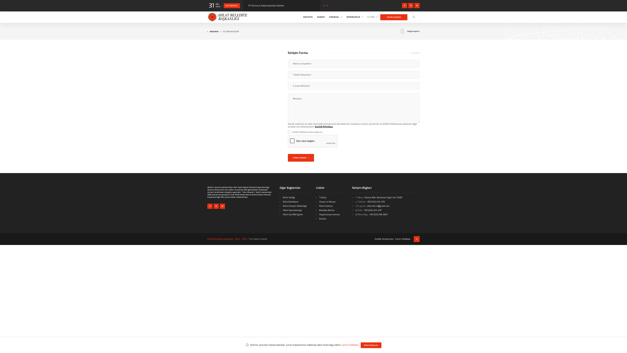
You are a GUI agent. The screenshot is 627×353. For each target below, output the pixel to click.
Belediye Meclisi (326, 210)
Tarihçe (322, 197)
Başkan (321, 17)
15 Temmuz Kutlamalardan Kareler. (266, 5)
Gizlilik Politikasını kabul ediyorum (307, 132)
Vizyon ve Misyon (327, 202)
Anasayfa (308, 17)
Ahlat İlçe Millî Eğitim (293, 214)
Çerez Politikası (402, 239)
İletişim (371, 17)
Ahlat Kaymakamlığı (292, 210)
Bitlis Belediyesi (290, 202)
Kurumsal (334, 17)
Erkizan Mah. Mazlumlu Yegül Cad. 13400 (383, 197)
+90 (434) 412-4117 (373, 210)
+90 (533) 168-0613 (378, 214)
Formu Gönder (300, 158)
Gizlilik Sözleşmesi (384, 239)
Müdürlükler (353, 17)
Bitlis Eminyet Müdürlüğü (295, 206)
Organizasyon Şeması (329, 214)
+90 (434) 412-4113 (376, 202)
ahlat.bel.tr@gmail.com (378, 206)
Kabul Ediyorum (371, 345)
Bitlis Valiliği (289, 197)
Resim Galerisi (326, 206)
